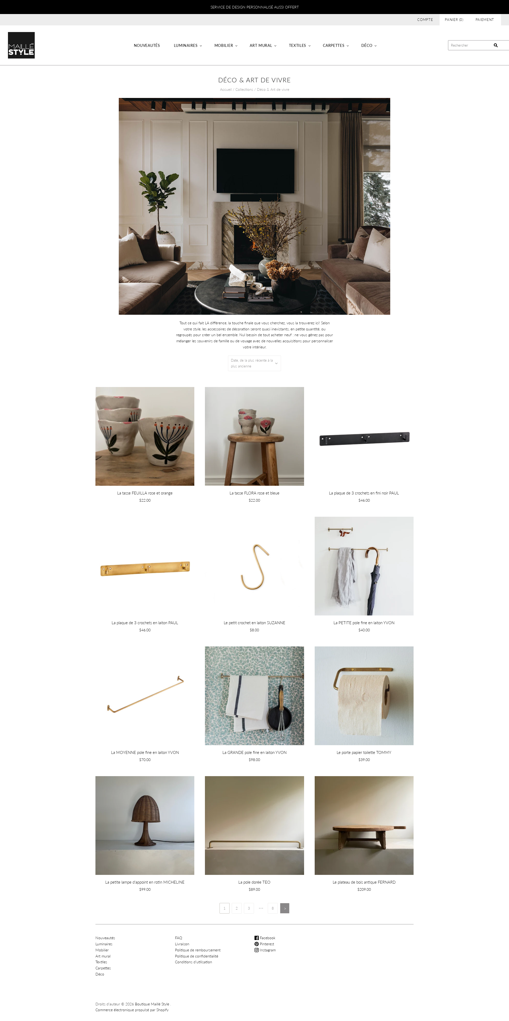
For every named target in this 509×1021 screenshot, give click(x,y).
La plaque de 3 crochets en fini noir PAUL (364, 493)
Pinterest (266, 944)
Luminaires (186, 45)
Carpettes (333, 45)
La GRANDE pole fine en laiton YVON (254, 752)
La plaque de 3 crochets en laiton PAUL (145, 622)
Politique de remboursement (198, 950)
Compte (425, 19)
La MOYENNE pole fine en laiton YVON (145, 752)
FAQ (178, 937)
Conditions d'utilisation (193, 962)
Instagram (267, 950)
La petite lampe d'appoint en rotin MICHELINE (145, 882)
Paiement (485, 19)
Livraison (182, 944)
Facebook (267, 937)
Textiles (297, 45)
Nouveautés (147, 45)
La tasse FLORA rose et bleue (254, 493)
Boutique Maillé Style (152, 1004)
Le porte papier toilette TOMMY (364, 752)
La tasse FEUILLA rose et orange (145, 493)
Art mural (261, 45)
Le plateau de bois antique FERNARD (364, 882)
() (454, 19)
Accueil (226, 89)
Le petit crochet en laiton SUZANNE (254, 622)
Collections (244, 89)
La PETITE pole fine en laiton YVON (364, 622)
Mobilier (223, 45)
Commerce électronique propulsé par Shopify (132, 1009)
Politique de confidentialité (196, 956)
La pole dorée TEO (254, 882)
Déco (366, 45)
